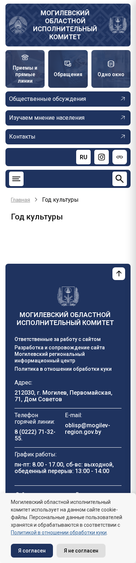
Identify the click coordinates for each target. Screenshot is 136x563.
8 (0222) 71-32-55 (35, 435)
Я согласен (32, 551)
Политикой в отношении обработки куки (59, 532)
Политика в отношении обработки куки (63, 369)
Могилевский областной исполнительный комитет (65, 25)
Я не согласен (81, 551)
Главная (20, 200)
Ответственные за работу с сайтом (58, 339)
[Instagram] (101, 157)
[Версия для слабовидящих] (119, 157)
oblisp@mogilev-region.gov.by (87, 428)
